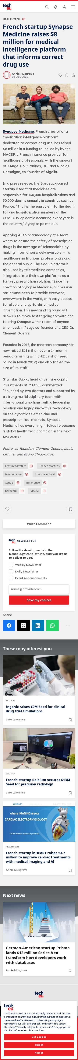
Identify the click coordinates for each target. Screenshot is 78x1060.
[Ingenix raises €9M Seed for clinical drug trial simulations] (39, 675)
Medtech (10, 773)
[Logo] (9, 6)
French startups (50, 466)
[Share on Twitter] (24, 625)
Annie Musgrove (16, 870)
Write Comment (39, 524)
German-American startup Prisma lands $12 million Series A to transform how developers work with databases (38, 955)
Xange (9, 482)
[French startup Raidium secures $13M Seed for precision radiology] (39, 748)
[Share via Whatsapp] (53, 625)
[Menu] (73, 7)
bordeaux (11, 491)
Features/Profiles (15, 466)
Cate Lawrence (15, 719)
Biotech (10, 700)
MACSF (34, 491)
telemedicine (13, 474)
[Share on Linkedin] (39, 625)
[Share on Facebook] (10, 625)
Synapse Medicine (18, 131)
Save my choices (39, 600)
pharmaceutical (45, 474)
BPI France (33, 482)
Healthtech (11, 19)
